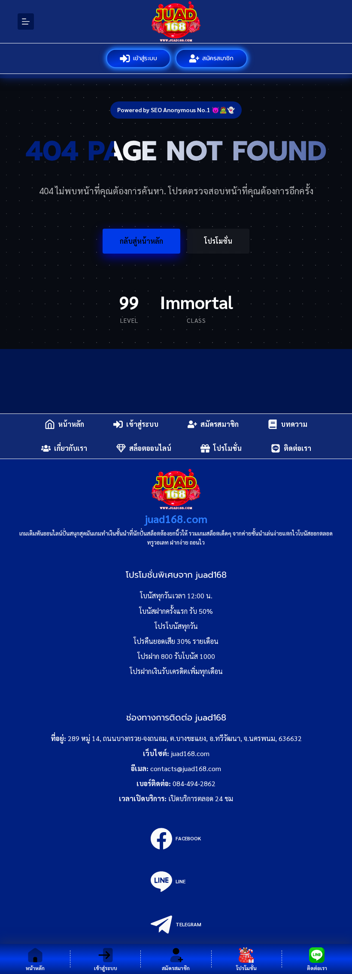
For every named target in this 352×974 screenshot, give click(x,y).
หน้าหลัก (71, 424)
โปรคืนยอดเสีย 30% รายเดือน (176, 641)
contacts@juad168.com (185, 768)
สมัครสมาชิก (217, 58)
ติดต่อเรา (297, 448)
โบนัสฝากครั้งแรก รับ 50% (176, 611)
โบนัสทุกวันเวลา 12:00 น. (176, 595)
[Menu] (26, 21)
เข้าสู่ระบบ (144, 58)
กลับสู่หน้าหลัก (141, 240)
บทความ (294, 424)
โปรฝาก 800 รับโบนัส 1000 (176, 656)
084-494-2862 (194, 783)
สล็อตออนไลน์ (150, 448)
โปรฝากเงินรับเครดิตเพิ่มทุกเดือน (176, 671)
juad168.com (176, 519)
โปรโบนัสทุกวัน (176, 626)
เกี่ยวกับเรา (70, 448)
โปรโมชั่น (218, 240)
